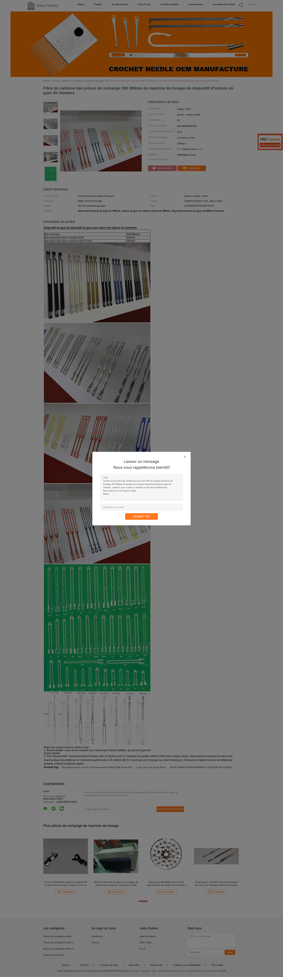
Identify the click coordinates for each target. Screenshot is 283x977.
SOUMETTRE (141, 516)
